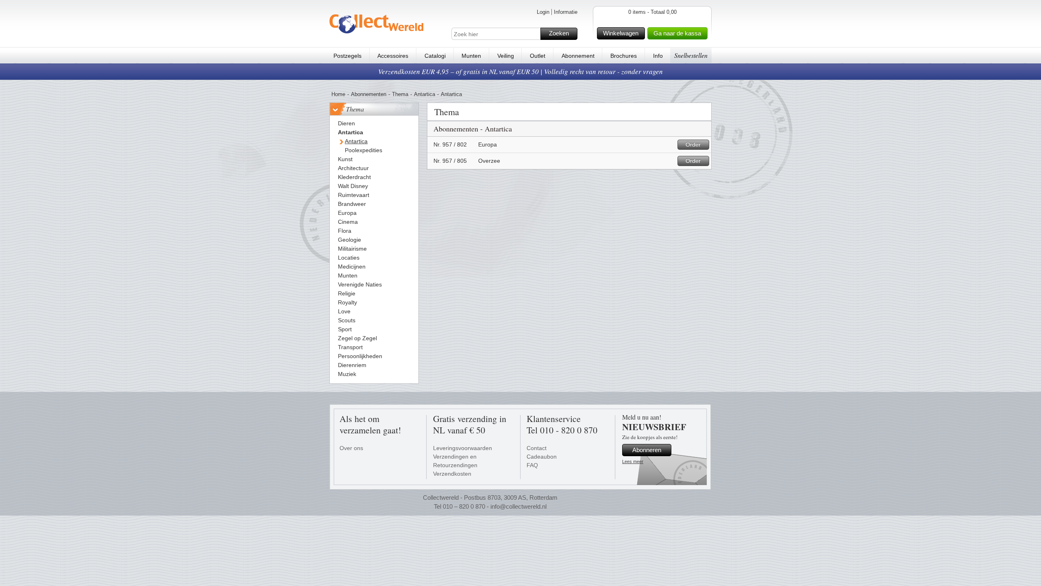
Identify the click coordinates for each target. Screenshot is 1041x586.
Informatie (565, 12)
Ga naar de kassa (677, 33)
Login (543, 12)
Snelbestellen (691, 55)
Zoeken (559, 33)
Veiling (505, 55)
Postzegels (347, 55)
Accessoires (392, 55)
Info (658, 55)
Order (693, 144)
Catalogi (435, 55)
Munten (471, 55)
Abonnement (578, 55)
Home (338, 94)
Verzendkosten (452, 473)
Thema (400, 94)
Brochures (623, 55)
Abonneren (646, 449)
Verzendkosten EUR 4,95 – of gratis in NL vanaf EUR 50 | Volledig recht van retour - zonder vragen (520, 71)
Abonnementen (368, 94)
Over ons (351, 448)
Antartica (424, 94)
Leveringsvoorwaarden (462, 448)
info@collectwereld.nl (518, 506)
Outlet (537, 55)
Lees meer (632, 461)
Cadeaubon (542, 456)
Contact (537, 448)
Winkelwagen (620, 33)
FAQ (532, 465)
